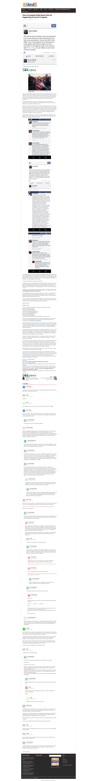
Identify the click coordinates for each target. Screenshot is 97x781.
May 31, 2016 (26, 19)
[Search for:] (55, 755)
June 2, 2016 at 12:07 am (30, 618)
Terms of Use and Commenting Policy (62, 9)
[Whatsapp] (29, 70)
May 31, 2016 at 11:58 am (29, 387)
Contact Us (35, 9)
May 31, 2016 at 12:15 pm (29, 396)
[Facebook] (23, 70)
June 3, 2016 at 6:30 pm (29, 743)
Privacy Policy (25, 11)
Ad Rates (29, 9)
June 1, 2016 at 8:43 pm (35, 579)
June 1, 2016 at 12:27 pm (29, 650)
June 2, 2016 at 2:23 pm (32, 688)
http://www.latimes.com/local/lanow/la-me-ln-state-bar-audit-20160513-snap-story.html (38, 506)
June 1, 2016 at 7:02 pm (33, 588)
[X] (25, 70)
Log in (63, 757)
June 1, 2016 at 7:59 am (30, 464)
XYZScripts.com (54, 780)
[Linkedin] (27, 70)
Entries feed (64, 759)
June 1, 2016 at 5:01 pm (33, 539)
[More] (35, 70)
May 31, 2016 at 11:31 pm (30, 441)
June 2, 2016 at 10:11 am (32, 679)
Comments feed (64, 760)
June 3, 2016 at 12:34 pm (29, 734)
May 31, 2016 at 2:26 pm (29, 403)
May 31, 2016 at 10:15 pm (29, 428)
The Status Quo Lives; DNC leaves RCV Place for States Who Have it (28, 758)
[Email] (33, 70)
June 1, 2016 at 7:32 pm (29, 706)
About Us (24, 9)
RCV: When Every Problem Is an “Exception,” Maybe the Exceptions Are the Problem (28, 762)
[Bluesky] (31, 70)
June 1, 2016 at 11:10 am (29, 500)
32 (37, 19)
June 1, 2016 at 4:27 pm (32, 523)
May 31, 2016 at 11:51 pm (30, 451)
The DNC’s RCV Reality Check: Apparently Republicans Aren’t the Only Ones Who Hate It (28, 773)
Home (41, 9)
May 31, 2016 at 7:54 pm (29, 411)
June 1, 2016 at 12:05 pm (29, 629)
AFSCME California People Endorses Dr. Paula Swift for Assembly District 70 (28, 766)
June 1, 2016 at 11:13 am (33, 489)
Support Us (51, 9)
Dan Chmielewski (30, 419)
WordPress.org (64, 762)
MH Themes (36, 777)
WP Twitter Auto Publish (44, 780)
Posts (45, 9)
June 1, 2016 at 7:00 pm (33, 547)
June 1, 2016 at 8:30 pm (34, 558)
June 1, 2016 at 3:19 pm (30, 657)
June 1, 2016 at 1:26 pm (30, 513)
